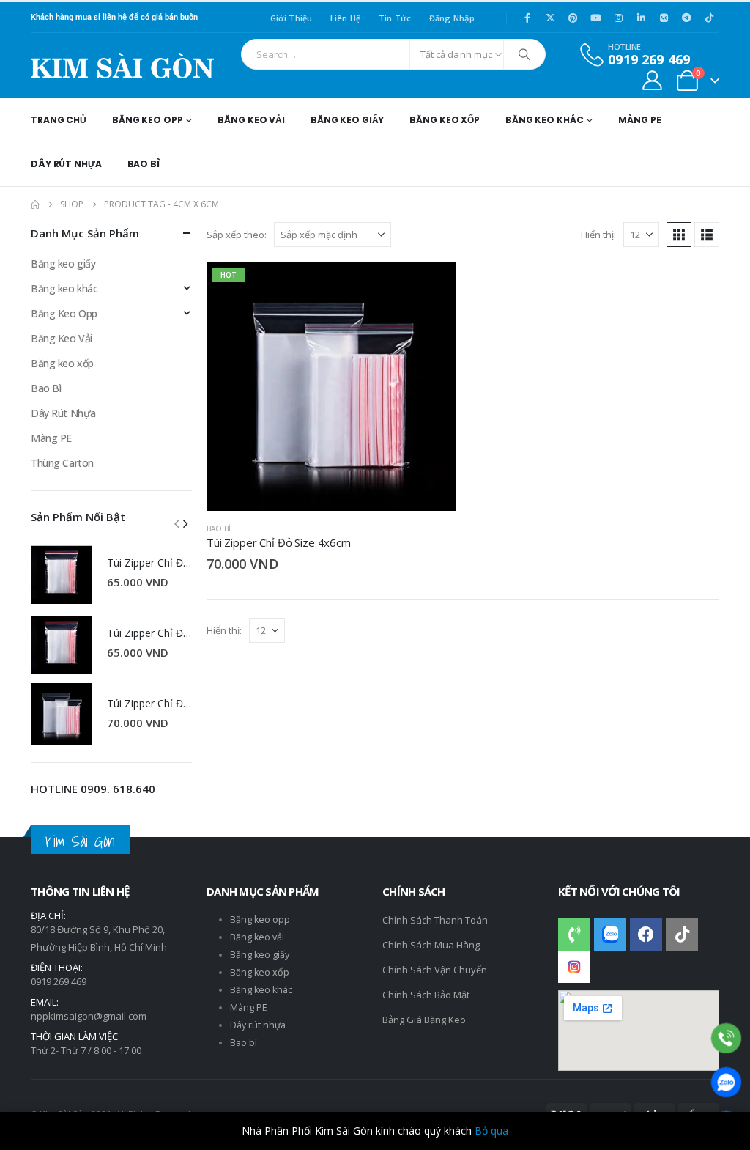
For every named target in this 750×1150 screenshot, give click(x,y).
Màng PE (51, 438)
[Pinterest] (572, 17)
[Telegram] (686, 17)
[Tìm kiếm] (524, 54)
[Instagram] (618, 17)
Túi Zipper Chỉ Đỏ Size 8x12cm (179, 563)
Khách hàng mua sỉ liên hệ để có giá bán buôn (114, 17)
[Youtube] (595, 17)
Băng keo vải (257, 937)
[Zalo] (726, 1082)
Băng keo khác (64, 288)
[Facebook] (527, 17)
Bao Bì (219, 528)
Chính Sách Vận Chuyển (434, 969)
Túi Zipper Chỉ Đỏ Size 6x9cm (176, 703)
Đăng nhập (452, 17)
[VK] (663, 17)
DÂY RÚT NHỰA (66, 164)
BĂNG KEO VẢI (251, 120)
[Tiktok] (709, 17)
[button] (679, 234)
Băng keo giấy (63, 263)
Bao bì (243, 1042)
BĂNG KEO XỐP (444, 120)
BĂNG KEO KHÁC (544, 120)
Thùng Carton (62, 463)
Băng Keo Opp (64, 313)
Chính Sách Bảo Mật (425, 994)
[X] (550, 17)
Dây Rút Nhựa (63, 413)
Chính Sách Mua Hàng (431, 944)
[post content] (331, 386)
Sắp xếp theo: (237, 234)
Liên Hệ (345, 17)
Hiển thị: (598, 234)
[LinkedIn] (640, 17)
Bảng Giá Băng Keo (424, 1019)
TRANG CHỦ (58, 120)
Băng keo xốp (62, 363)
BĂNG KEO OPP (147, 120)
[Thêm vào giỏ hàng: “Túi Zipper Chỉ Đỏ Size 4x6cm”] (431, 286)
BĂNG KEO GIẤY (347, 120)
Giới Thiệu (291, 17)
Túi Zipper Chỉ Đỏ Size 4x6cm (279, 542)
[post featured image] (61, 573)
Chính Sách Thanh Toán (435, 919)
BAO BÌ (143, 164)
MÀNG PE (639, 120)
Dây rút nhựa (258, 1025)
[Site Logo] (122, 65)
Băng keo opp (260, 919)
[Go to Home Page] (35, 204)
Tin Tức (395, 17)
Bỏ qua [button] (491, 1131)
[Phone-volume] (574, 934)
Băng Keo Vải (61, 338)
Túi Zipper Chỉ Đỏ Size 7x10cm (179, 633)
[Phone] (726, 1038)
